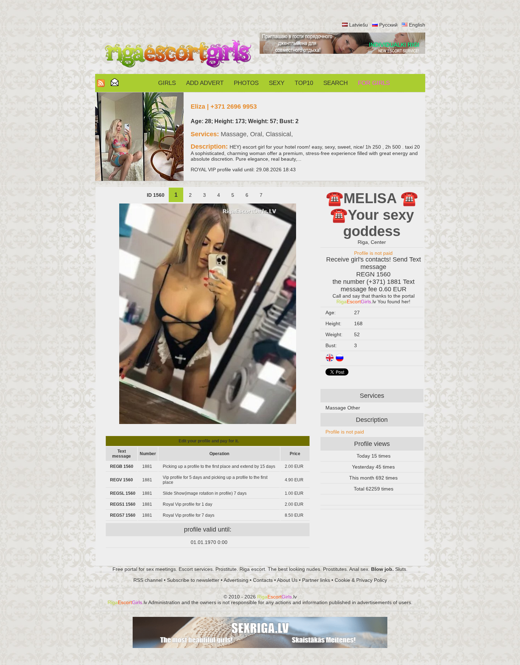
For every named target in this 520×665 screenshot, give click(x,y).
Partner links (316, 580)
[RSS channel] (101, 85)
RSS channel (147, 580)
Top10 (304, 83)
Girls (167, 83)
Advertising (236, 580)
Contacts (263, 580)
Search (335, 83)
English (417, 25)
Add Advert (205, 83)
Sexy (276, 83)
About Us (287, 580)
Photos (246, 83)
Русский (388, 25)
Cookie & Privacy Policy (361, 580)
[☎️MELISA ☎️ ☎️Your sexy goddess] (207, 422)
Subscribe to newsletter (193, 580)
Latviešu (358, 25)
